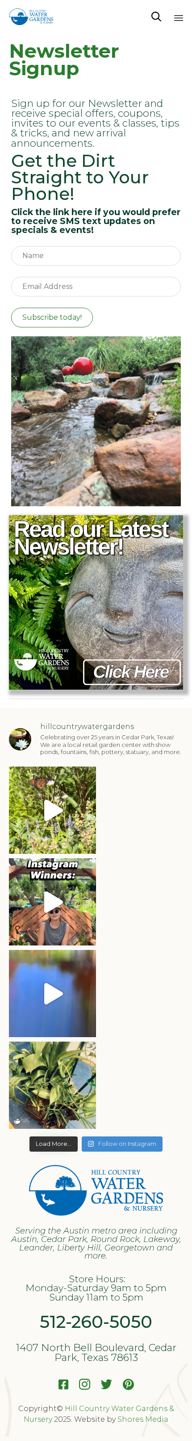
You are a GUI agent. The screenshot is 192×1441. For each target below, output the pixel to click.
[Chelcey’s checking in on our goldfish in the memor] (52, 993)
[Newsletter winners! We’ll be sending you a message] (52, 901)
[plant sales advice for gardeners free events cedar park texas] (96, 687)
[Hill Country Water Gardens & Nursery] (31, 17)
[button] (52, 317)
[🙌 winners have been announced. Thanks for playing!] (52, 1085)
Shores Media (142, 1419)
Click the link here (51, 212)
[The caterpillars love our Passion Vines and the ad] (52, 810)
